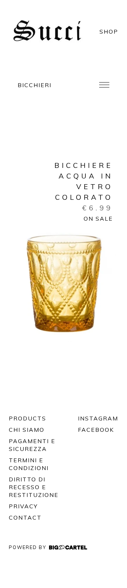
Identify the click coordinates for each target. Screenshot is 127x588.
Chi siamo (26, 429)
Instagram (88, 418)
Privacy (23, 506)
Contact (25, 517)
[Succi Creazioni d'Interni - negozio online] (50, 31)
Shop (108, 31)
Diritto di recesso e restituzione (34, 487)
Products (27, 418)
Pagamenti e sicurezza (32, 444)
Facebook (88, 429)
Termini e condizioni (29, 464)
